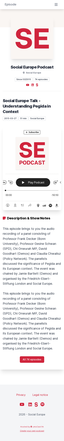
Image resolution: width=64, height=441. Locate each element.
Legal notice (40, 395)
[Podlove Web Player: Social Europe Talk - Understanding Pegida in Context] (32, 168)
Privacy (21, 395)
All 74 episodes (32, 359)
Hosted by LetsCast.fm (32, 426)
